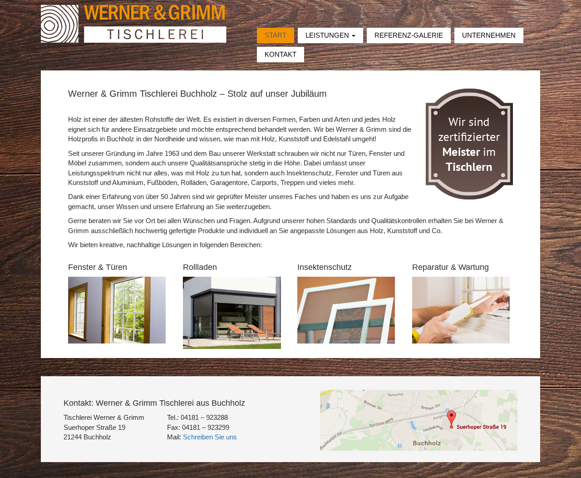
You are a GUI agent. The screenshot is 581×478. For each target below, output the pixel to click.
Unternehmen (489, 35)
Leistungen (328, 35)
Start (275, 35)
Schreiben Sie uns (210, 437)
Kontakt (280, 54)
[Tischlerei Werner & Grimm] (133, 23)
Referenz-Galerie (408, 35)
